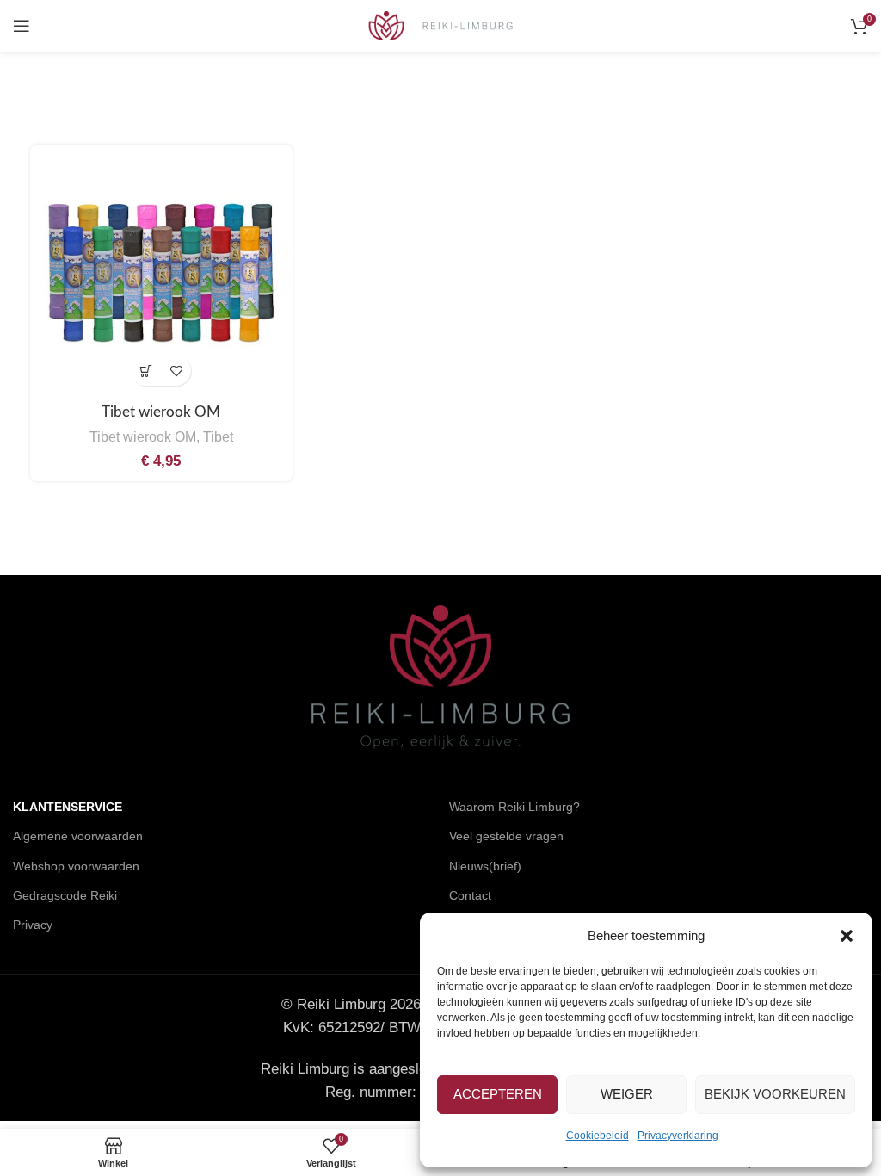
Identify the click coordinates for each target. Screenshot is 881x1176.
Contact (470, 895)
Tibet (218, 436)
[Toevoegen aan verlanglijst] (176, 371)
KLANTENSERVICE (67, 807)
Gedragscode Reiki (65, 895)
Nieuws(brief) (485, 866)
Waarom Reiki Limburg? (514, 807)
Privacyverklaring (678, 1136)
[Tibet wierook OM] (161, 276)
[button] (846, 935)
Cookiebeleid (597, 1136)
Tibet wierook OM (161, 412)
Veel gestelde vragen (506, 836)
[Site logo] (441, 24)
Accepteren (497, 1093)
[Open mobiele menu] (21, 26)
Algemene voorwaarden (78, 836)
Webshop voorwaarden (76, 866)
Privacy (32, 925)
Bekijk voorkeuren (775, 1093)
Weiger (627, 1093)
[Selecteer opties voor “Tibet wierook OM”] (146, 371)
